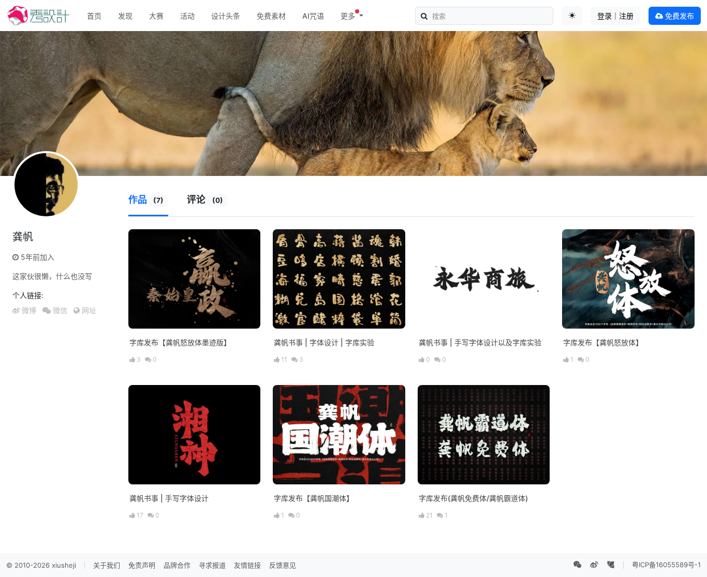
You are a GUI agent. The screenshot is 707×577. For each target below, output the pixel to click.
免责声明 (141, 565)
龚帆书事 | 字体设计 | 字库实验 (324, 342)
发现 (125, 15)
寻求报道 (212, 565)
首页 (94, 15)
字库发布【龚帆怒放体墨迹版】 (180, 342)
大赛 (156, 15)
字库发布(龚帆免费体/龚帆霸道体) (473, 498)
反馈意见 (282, 565)
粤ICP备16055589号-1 (666, 564)
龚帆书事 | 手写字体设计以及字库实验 (480, 342)
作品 (146, 199)
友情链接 (247, 565)
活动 (187, 15)
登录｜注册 (615, 15)
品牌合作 (177, 565)
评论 (205, 199)
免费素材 (271, 15)
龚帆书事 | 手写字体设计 (169, 498)
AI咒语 (313, 15)
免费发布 (678, 15)
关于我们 (106, 565)
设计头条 (225, 15)
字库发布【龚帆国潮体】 (314, 498)
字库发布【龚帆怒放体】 (603, 342)
